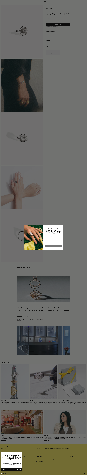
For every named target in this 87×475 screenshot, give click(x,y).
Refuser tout (4, 469)
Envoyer (53, 246)
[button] (1, 473)
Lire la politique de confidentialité (6, 465)
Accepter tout (19, 469)
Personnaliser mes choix (11, 469)
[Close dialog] (62, 226)
